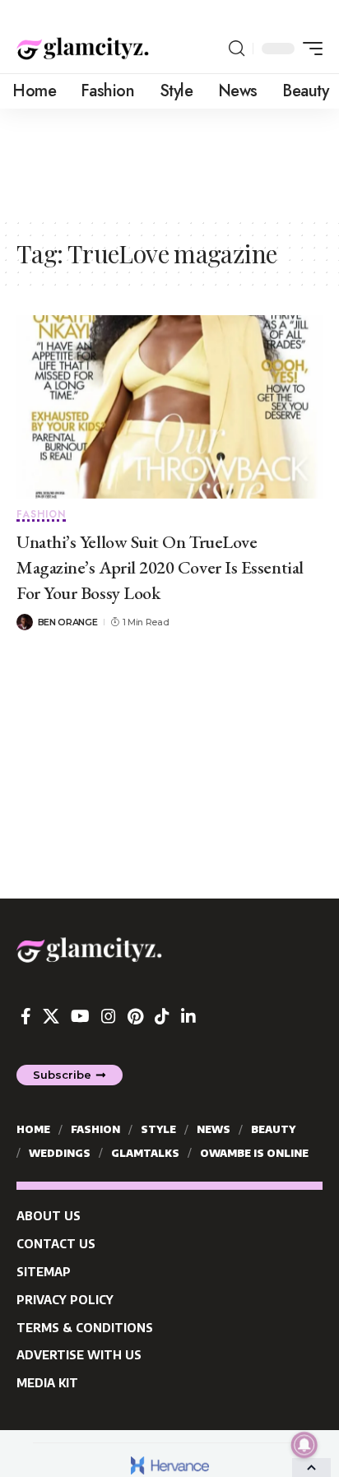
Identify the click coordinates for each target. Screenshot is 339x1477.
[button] (236, 48)
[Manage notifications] (304, 1445)
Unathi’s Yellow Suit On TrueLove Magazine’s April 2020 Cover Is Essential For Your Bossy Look (160, 567)
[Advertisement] (169, 162)
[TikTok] (162, 1016)
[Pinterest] (135, 1016)
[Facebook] (25, 1016)
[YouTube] (80, 1016)
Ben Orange (68, 622)
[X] (51, 1016)
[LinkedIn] (188, 1016)
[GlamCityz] (82, 48)
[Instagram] (108, 1016)
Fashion (41, 515)
